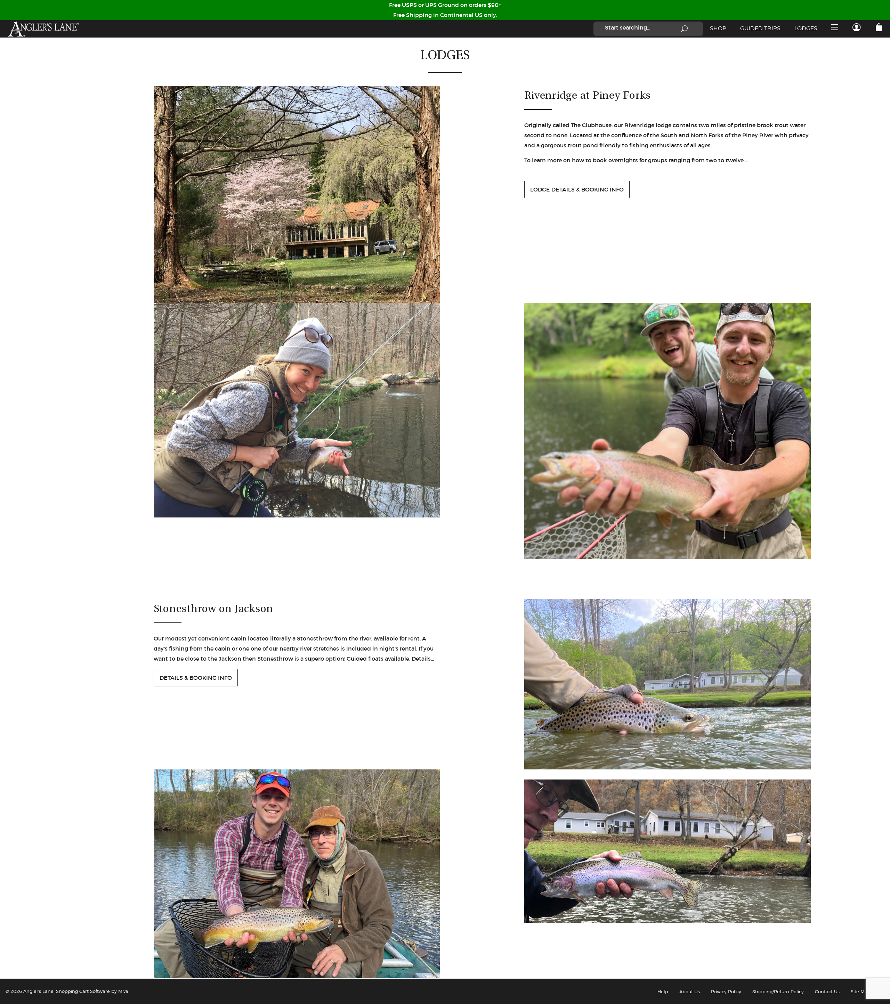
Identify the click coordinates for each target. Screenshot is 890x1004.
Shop (718, 28)
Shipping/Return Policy (778, 991)
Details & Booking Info (196, 677)
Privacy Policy (726, 991)
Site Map (861, 991)
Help (662, 991)
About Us (689, 991)
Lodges (805, 28)
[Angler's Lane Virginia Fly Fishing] (43, 29)
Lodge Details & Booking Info (577, 189)
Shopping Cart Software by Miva (92, 991)
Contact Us (827, 991)
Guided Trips (760, 28)
